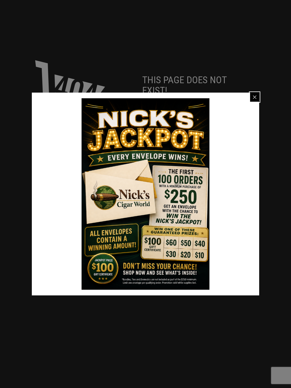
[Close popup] (254, 97)
